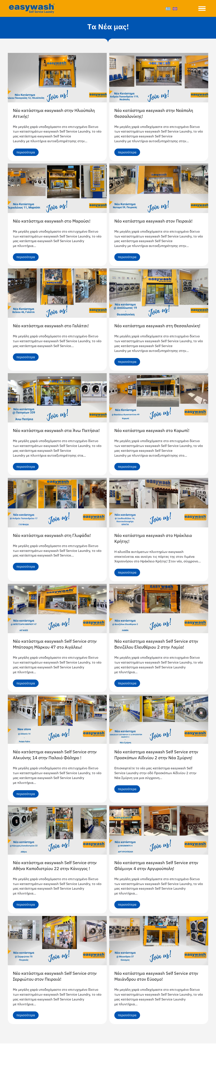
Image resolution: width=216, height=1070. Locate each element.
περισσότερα (25, 152)
